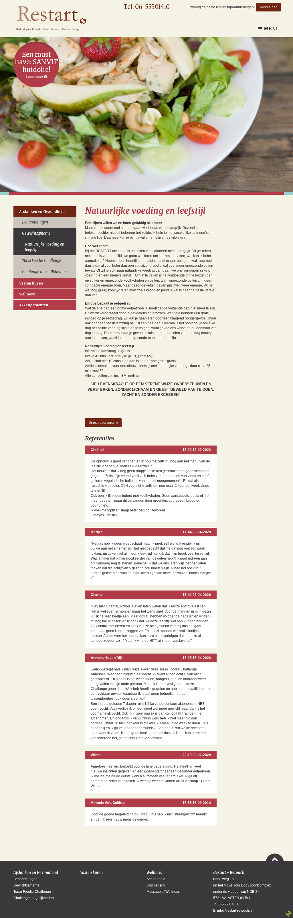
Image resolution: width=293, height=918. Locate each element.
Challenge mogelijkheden (44, 271)
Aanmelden (269, 7)
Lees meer (36, 64)
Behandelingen (35, 222)
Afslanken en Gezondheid (42, 211)
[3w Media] (289, 914)
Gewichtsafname (36, 233)
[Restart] (49, 18)
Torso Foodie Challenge (41, 260)
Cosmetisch (155, 885)
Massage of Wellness (163, 892)
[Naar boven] (275, 857)
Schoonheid (155, 879)
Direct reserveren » (103, 423)
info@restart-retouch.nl (235, 911)
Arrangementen (33, 305)
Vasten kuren (31, 283)
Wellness (27, 294)
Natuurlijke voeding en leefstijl (44, 247)
